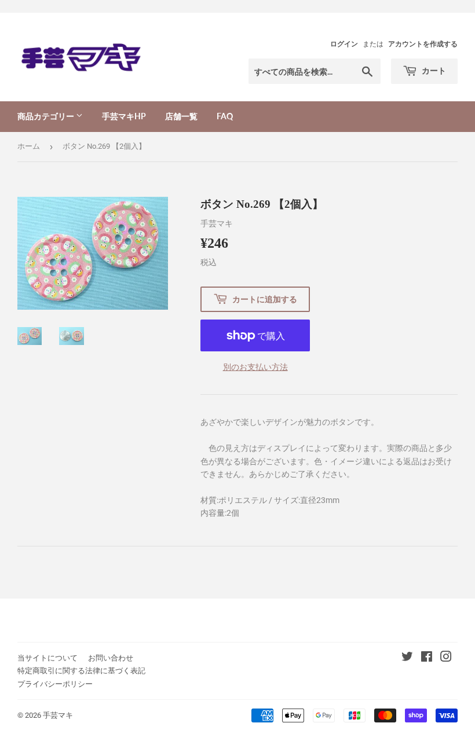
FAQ (225, 116)
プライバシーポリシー (55, 684)
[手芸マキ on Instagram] (446, 658)
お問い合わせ (110, 658)
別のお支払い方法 (255, 367)
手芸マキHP (124, 116)
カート (433, 70)
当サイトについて (47, 658)
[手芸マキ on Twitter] (407, 658)
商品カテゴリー (46, 116)
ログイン (344, 44)
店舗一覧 (181, 116)
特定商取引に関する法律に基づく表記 (81, 670)
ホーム (28, 146)
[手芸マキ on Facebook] (427, 658)
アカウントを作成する (423, 44)
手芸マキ (58, 715)
